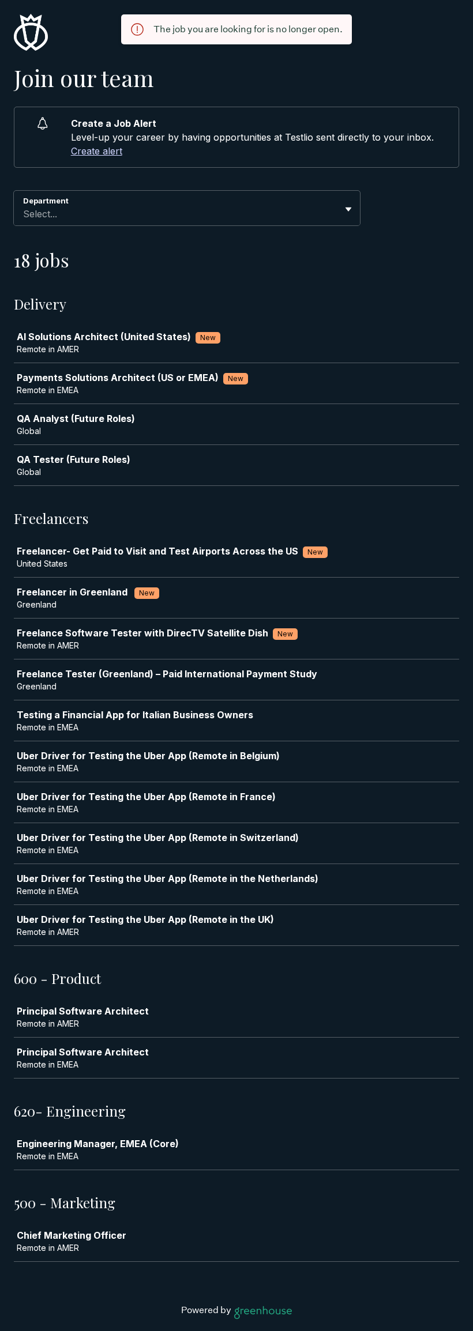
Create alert (96, 151)
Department (46, 200)
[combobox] (24, 214)
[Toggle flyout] (348, 209)
